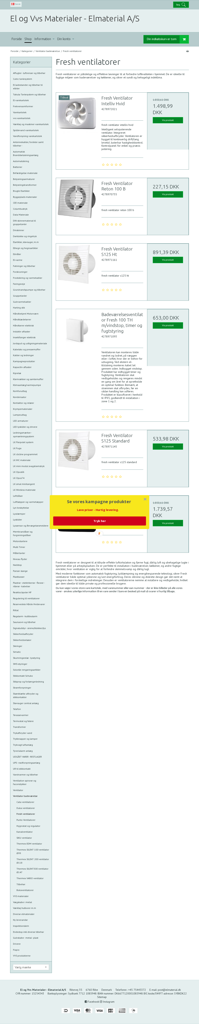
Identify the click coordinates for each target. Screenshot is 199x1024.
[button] (99, 501)
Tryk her (99, 521)
